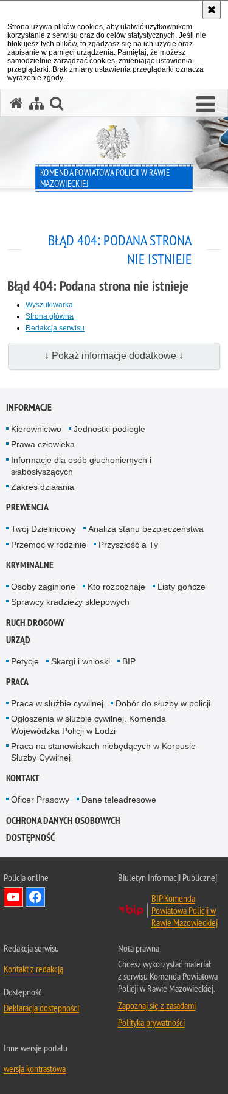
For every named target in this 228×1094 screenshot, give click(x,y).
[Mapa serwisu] (36, 103)
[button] (205, 104)
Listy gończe (181, 586)
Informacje (29, 407)
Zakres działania (42, 487)
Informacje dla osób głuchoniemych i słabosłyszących (81, 465)
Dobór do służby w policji (163, 703)
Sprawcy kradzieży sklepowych (70, 602)
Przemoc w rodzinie (48, 544)
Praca (17, 681)
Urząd (18, 639)
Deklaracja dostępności (41, 1008)
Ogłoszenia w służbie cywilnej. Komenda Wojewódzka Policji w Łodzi (88, 724)
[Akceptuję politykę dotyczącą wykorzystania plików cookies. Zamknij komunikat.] (211, 9)
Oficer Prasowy (40, 799)
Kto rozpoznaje (116, 586)
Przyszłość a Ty (128, 544)
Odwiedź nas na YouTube (13, 897)
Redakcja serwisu (55, 328)
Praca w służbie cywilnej (57, 703)
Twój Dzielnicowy (43, 529)
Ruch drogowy (35, 622)
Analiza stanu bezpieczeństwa (146, 529)
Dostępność (30, 837)
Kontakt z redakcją (33, 969)
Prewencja (27, 507)
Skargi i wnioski (80, 661)
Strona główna (50, 316)
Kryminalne (30, 565)
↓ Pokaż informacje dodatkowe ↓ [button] (114, 355)
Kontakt (23, 778)
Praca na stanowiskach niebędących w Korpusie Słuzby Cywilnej (103, 751)
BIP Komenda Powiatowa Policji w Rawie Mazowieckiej (184, 910)
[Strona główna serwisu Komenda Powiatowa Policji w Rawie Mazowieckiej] (16, 103)
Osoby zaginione (43, 586)
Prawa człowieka (43, 444)
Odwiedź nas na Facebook (35, 897)
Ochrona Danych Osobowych (63, 820)
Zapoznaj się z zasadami (157, 1005)
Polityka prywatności (151, 1022)
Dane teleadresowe (118, 799)
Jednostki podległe (109, 429)
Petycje (25, 661)
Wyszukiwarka (49, 305)
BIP (129, 661)
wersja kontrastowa (35, 1068)
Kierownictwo (36, 429)
